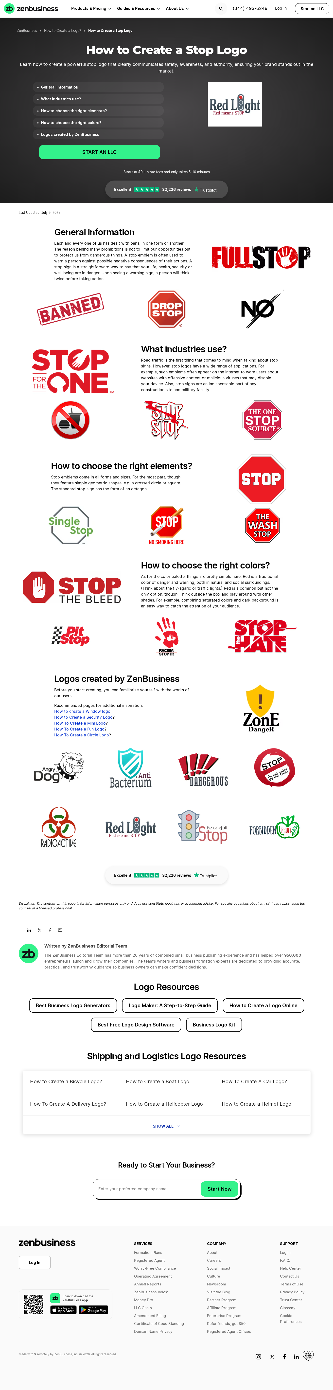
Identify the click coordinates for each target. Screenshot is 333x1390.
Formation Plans (148, 1253)
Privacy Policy (292, 1292)
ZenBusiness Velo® (151, 1292)
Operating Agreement (153, 1276)
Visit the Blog (218, 1292)
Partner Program (221, 1300)
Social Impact (218, 1268)
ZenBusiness (27, 31)
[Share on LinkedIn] (31, 932)
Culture (213, 1276)
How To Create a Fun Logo (79, 729)
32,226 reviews (176, 189)
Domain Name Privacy (153, 1332)
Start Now (220, 1189)
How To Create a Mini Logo (80, 723)
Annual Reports (147, 1284)
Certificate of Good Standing (159, 1324)
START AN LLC (99, 152)
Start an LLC (312, 8)
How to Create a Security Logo (83, 717)
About (212, 1253)
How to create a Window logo (82, 711)
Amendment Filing (150, 1316)
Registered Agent (149, 1260)
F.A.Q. (285, 1260)
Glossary (287, 1308)
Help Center (290, 1268)
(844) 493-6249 (250, 8)
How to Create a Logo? (62, 31)
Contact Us (289, 1276)
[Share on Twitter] (41, 932)
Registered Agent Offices (229, 1332)
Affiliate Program (221, 1308)
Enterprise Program (224, 1316)
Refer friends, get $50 (226, 1324)
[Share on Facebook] (51, 932)
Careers (214, 1260)
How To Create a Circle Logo (81, 735)
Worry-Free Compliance (155, 1268)
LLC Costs (143, 1308)
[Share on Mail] (62, 932)
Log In (34, 1262)
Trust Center (291, 1300)
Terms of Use (291, 1284)
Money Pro (143, 1300)
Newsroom (216, 1284)
